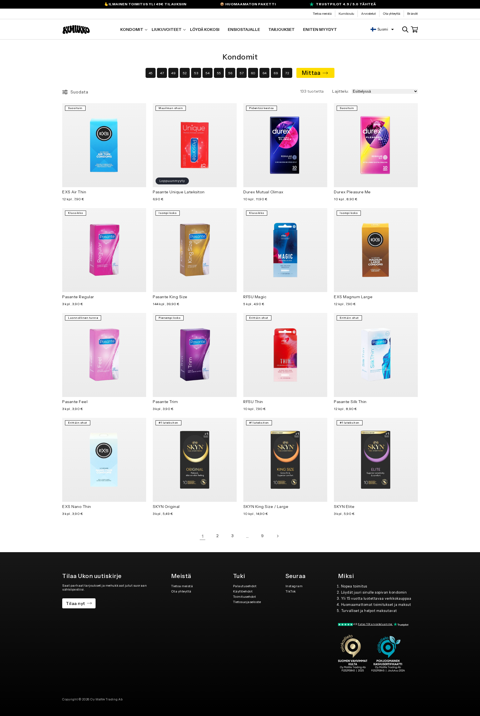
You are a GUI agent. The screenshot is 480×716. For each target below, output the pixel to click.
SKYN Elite (344, 506)
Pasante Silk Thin (350, 401)
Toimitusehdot (244, 596)
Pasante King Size (170, 296)
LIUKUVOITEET (167, 29)
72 (287, 73)
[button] (132, 29)
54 (208, 73)
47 (162, 73)
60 (253, 73)
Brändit (412, 13)
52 (185, 73)
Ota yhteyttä (391, 13)
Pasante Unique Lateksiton (179, 191)
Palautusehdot (245, 586)
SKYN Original (166, 506)
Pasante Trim (165, 401)
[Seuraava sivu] (277, 536)
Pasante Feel (75, 401)
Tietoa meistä (322, 13)
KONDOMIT (131, 29)
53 (196, 73)
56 (230, 73)
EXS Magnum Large (353, 296)
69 (276, 73)
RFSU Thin (253, 401)
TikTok (291, 591)
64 (264, 73)
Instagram (294, 586)
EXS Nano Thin (76, 506)
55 (219, 73)
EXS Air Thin (74, 191)
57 (242, 73)
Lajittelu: (340, 91)
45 (151, 73)
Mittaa (311, 73)
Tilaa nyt (75, 603)
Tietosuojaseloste (247, 602)
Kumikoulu (346, 13)
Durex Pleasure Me (352, 191)
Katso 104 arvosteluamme (375, 624)
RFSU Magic (254, 296)
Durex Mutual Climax (263, 191)
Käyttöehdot (243, 591)
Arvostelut (368, 13)
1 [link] (203, 536)
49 (173, 73)
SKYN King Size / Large (265, 506)
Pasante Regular (78, 296)
